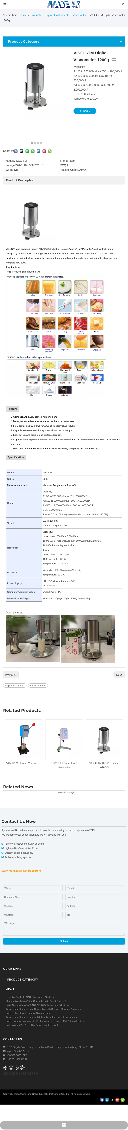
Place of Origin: (69, 169)
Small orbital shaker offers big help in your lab (53, 1017)
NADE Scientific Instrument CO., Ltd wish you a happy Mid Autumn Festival (45, 1021)
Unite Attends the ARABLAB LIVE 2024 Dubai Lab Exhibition (37, 1005)
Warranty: (11, 169)
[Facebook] (5, 1067)
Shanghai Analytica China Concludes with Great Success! (36, 1001)
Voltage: (10, 165)
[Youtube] (117, 1100)
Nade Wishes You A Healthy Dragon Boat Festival (32, 1025)
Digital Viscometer (14, 685)
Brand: (64, 160)
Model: (10, 160)
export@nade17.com (18, 1051)
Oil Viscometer (38, 685)
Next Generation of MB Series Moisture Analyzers (55, 1009)
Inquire (87, 111)
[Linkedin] (11, 1067)
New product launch (16, 1009)
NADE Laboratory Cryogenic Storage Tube (28, 1013)
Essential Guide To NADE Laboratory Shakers (30, 997)
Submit (64, 941)
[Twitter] (16, 1067)
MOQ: (63, 165)
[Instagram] (22, 1067)
